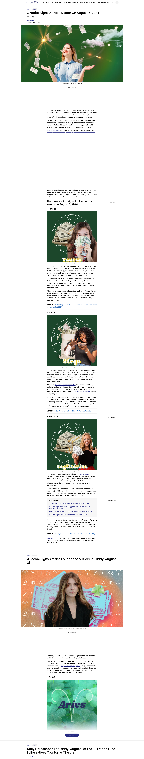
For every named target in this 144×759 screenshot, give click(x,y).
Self (60, 3)
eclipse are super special (70, 666)
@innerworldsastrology (53, 130)
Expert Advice (105, 3)
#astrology (50, 132)
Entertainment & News (72, 3)
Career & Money (95, 3)
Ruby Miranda (31, 20)
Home (28, 9)
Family (63, 3)
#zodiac (55, 132)
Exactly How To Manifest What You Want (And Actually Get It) (71, 511)
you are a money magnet (86, 474)
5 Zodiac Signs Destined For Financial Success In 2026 (68, 515)
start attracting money (81, 392)
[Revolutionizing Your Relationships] (34, 2)
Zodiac (48, 3)
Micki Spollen (30, 757)
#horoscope (61, 132)
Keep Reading (72, 735)
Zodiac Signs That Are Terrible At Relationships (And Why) (69, 503)
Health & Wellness (85, 3)
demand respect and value (65, 385)
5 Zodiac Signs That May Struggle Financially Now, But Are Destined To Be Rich (69, 507)
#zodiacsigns (69, 132)
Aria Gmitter (30, 567)
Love (44, 3)
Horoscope (54, 3)
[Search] (113, 2)
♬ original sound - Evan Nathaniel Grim (84, 132)
